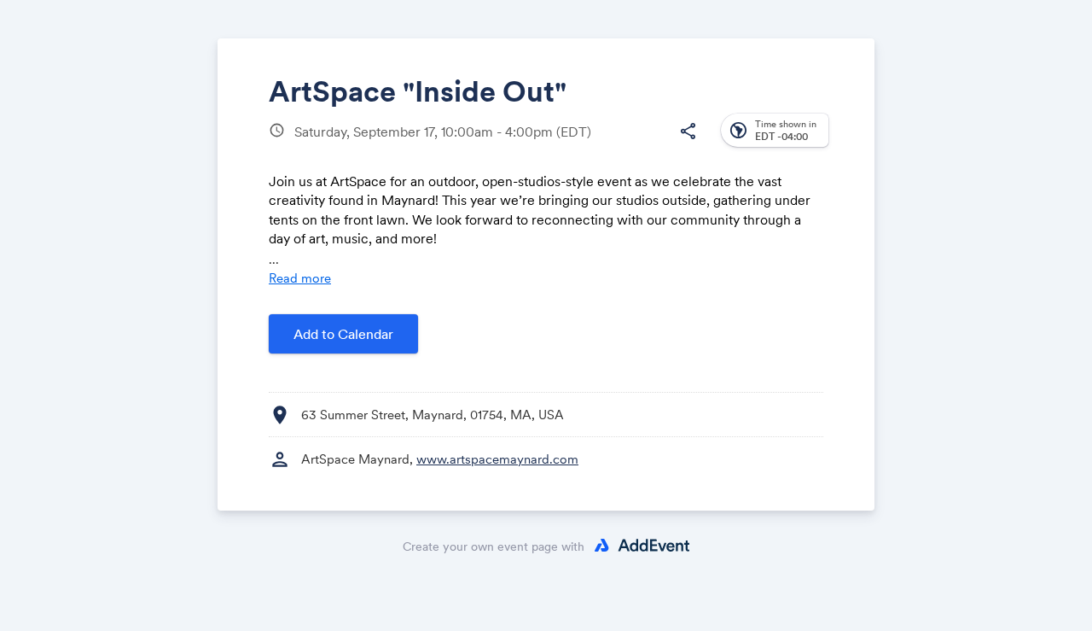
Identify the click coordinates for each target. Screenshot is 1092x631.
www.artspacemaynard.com (497, 459)
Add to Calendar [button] (343, 333)
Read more (300, 278)
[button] (688, 131)
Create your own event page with (493, 546)
